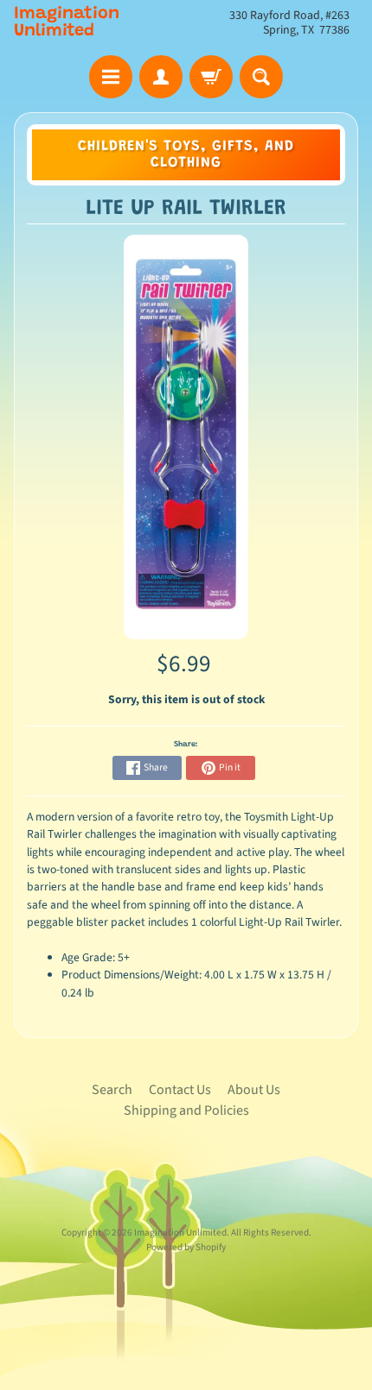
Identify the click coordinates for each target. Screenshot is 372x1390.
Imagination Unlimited (66, 22)
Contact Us (180, 1089)
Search (112, 1089)
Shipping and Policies (186, 1110)
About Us (254, 1089)
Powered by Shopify (186, 1247)
